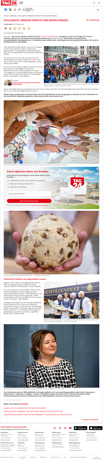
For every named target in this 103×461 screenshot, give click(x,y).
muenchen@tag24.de (58, 447)
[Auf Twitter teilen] (10, 10)
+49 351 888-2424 (40, 438)
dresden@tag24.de (40, 440)
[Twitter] (55, 428)
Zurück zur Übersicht (91, 420)
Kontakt (33, 457)
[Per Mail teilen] (15, 10)
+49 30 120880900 (6, 438)
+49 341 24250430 (57, 438)
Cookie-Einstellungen (96, 458)
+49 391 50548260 (74, 448)
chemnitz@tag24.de (23, 440)
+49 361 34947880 (74, 438)
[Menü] (21, 3)
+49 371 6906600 (22, 438)
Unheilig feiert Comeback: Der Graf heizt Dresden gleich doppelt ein (33, 411)
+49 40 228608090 (40, 448)
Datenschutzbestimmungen (39, 205)
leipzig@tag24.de (57, 440)
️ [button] (6, 28)
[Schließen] (98, 10)
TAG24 (6, 16)
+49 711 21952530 (91, 438)
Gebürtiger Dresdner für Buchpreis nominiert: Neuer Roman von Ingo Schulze (38, 415)
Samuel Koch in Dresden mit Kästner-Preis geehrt (26, 83)
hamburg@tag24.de (40, 450)
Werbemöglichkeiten (7, 457)
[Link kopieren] (19, 10)
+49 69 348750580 (6, 448)
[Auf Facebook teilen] (6, 10)
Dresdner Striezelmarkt (49, 36)
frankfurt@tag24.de (6, 450)
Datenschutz (55, 457)
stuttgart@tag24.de (91, 440)
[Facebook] (60, 428)
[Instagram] (65, 428)
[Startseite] (9, 3)
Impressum (43, 457)
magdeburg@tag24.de (75, 450)
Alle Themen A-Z (22, 458)
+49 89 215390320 (57, 445)
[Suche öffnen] (94, 3)
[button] (99, 3)
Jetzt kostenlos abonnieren (29, 201)
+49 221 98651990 (23, 448)
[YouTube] (70, 428)
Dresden (13, 16)
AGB (65, 457)
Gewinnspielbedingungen (78, 457)
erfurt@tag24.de (73, 440)
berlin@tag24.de (5, 440)
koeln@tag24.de (22, 450)
